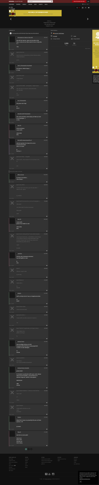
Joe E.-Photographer (21, 100)
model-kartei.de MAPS (45, 459)
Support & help (12, 460)
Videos (24, 4)
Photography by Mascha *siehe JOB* (25, 37)
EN (84, 4)
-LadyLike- (19, 253)
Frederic (19, 417)
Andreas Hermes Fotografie (23, 368)
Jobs (35, 4)
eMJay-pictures (20, 174)
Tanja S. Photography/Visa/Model (24, 65)
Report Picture (87, 48)
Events (41, 4)
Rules (10, 463)
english (75, 460)
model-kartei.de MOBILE (46, 462)
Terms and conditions (13, 462)
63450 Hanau (61, 33)
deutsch (75, 459)
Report (12, 49)
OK (80, 481)
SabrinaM (13, 9)
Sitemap (10, 467)
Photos (18, 4)
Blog (46, 4)
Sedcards (11, 4)
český (75, 462)
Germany (56, 33)
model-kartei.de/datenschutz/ (85, 479)
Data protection (12, 468)
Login (88, 1)
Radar (26, 467)
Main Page (11, 459)
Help (88, 4)
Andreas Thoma (20, 341)
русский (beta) (77, 463)
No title (11, 7)
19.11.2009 (55, 36)
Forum (30, 4)
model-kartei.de (48, 479)
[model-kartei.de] (15, 1)
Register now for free (79, 1)
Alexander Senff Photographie (23, 113)
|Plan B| (19, 432)
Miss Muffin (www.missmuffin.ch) (24, 140)
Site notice (11, 470)
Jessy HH (19, 125)
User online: (12, 465)
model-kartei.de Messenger (46, 460)
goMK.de (43, 463)
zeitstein (19, 293)
